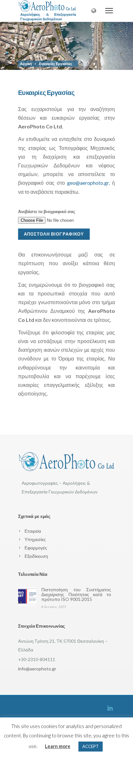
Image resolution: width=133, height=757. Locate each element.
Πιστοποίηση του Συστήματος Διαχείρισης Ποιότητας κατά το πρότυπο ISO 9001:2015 (76, 594)
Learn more (57, 746)
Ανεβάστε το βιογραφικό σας (46, 211)
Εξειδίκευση (36, 556)
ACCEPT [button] (90, 746)
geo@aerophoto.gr (88, 183)
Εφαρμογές (36, 547)
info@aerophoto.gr (37, 668)
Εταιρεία (33, 531)
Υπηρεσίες (35, 539)
